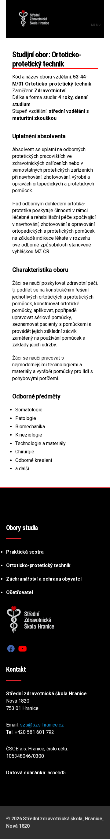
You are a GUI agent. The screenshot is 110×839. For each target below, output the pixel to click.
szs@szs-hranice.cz (42, 725)
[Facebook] (11, 649)
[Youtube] (22, 649)
